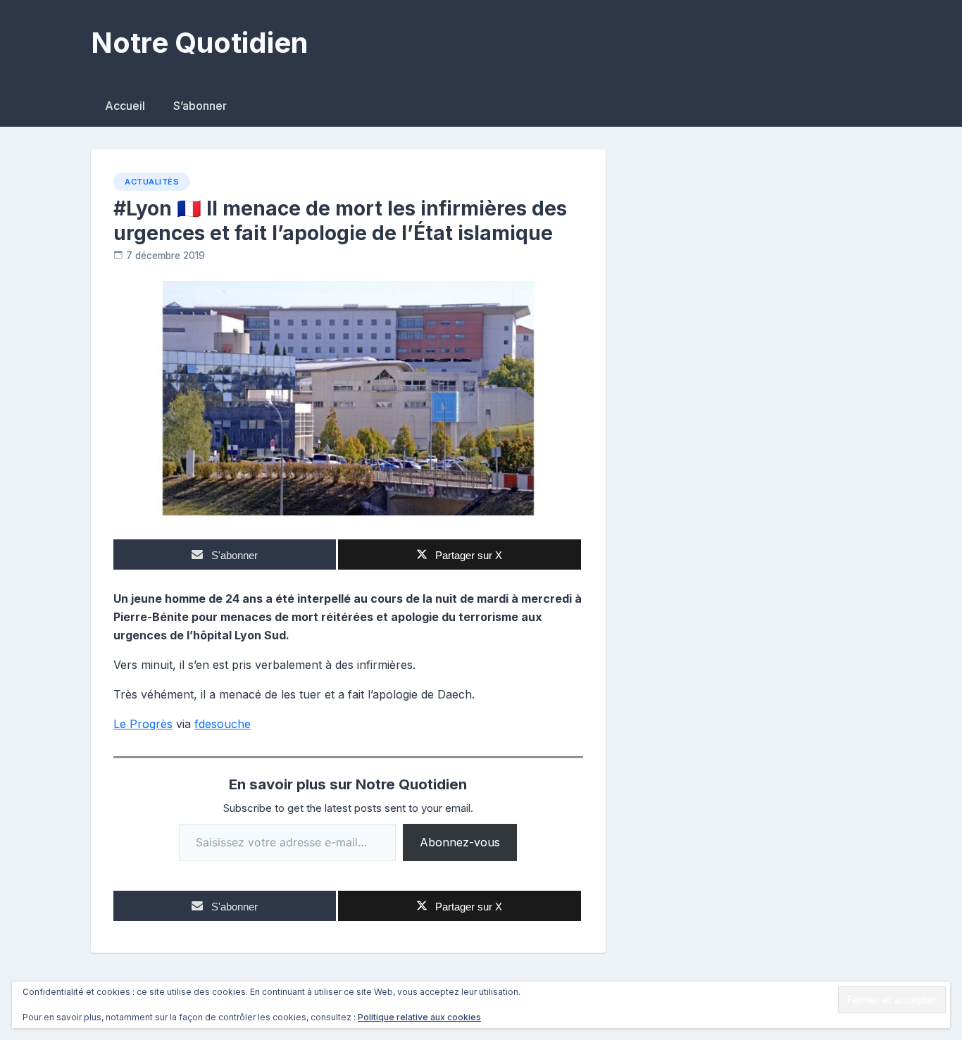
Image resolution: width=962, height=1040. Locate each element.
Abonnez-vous (460, 842)
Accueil (125, 106)
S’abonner (200, 106)
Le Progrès (143, 724)
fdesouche (222, 724)
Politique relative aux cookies (419, 1017)
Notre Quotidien (199, 42)
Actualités (152, 182)
